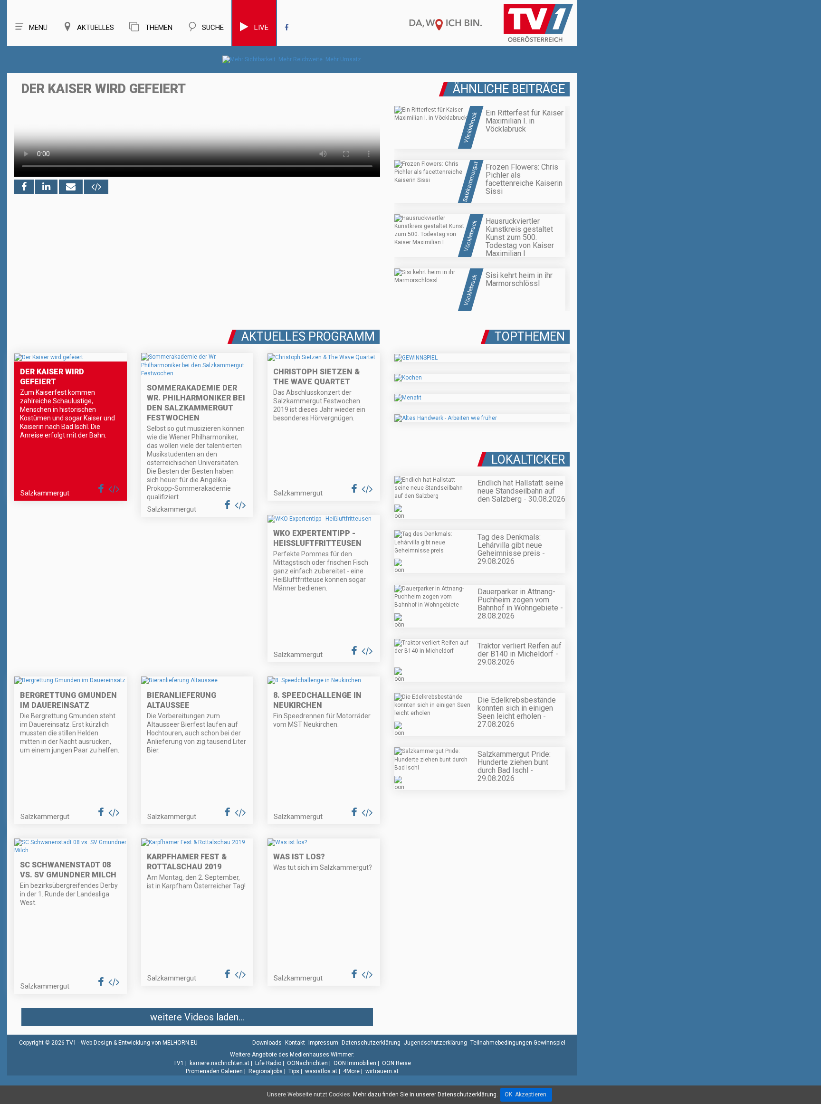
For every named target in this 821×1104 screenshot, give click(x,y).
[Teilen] (71, 187)
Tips (293, 1071)
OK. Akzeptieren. (526, 1094)
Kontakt (295, 1042)
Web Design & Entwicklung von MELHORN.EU (139, 1042)
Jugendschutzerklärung (435, 1042)
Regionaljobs (265, 1071)
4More (351, 1071)
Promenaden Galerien (214, 1071)
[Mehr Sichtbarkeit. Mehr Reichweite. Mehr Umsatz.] (292, 59)
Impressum (323, 1042)
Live (261, 27)
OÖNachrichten (307, 1063)
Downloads (267, 1042)
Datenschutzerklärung (371, 1042)
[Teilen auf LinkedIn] (46, 187)
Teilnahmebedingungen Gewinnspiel (517, 1042)
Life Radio (268, 1063)
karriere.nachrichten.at (219, 1063)
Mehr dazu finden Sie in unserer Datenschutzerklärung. (425, 1094)
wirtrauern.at (382, 1071)
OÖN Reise (396, 1063)
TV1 (178, 1063)
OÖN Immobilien (355, 1063)
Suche (213, 27)
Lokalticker (528, 459)
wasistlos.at (321, 1071)
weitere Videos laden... (197, 1017)
